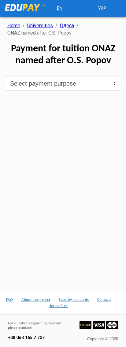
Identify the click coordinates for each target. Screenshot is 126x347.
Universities (40, 25)
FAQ (9, 300)
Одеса (67, 25)
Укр (102, 8)
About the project (35, 300)
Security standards (74, 300)
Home (13, 25)
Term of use (59, 306)
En (59, 8)
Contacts (104, 300)
